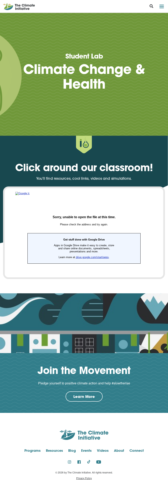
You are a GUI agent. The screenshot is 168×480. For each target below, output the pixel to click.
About (119, 450)
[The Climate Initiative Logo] (17, 6)
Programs (32, 450)
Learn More (88, 398)
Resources (54, 450)
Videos (103, 450)
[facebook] (79, 462)
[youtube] (98, 462)
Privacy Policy (84, 478)
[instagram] (69, 462)
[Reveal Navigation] (161, 6)
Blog (72, 450)
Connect (136, 450)
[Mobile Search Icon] (151, 6)
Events (86, 450)
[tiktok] (88, 462)
